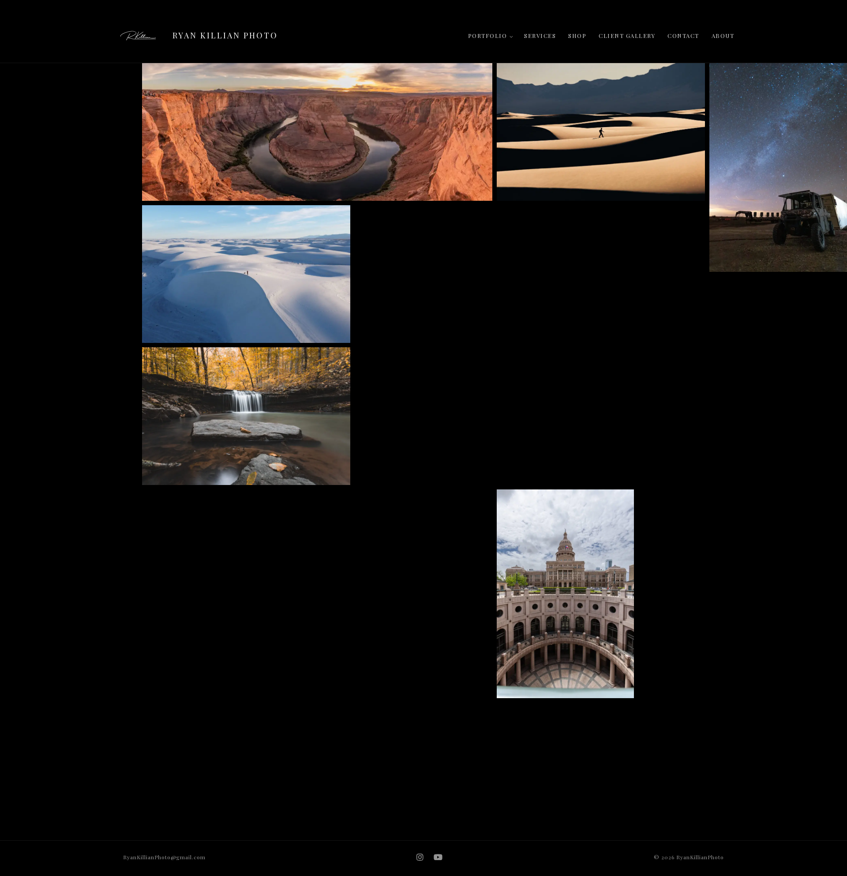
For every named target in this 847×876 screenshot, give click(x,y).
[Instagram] (420, 857)
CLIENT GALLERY (627, 35)
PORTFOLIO (487, 35)
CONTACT (683, 35)
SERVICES (540, 35)
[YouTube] (438, 857)
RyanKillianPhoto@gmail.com (164, 857)
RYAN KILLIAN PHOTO (225, 35)
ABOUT (723, 35)
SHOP (577, 35)
